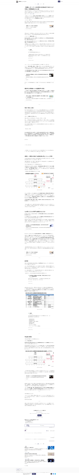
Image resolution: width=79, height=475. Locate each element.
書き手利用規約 (18, 472)
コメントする (52, 440)
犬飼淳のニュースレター (22, 1)
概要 (43, 443)
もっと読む (26, 465)
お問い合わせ (37, 472)
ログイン (62, 1)
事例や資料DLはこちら (51, 427)
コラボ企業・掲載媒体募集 (42, 472)
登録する (39, 415)
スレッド (41, 443)
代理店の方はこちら (48, 472)
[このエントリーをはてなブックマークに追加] (55, 474)
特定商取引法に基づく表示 (32, 472)
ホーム (36, 443)
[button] (25, 430)
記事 (38, 443)
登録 (59, 1)
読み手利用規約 (22, 472)
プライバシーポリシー (26, 472)
